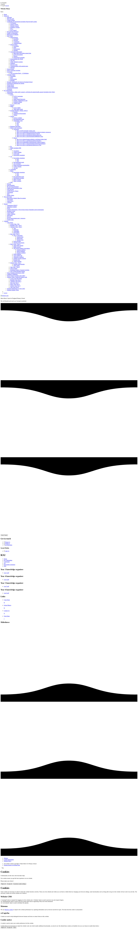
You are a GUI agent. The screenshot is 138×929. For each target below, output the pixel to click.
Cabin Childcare (11, 214)
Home (5, 14)
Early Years (10, 36)
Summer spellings (21, 252)
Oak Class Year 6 (14, 287)
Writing (15, 115)
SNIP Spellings (17, 254)
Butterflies (16, 229)
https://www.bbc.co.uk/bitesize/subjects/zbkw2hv (29, 135)
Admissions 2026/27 (12, 205)
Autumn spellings (21, 250)
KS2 (18, 125)
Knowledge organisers (19, 155)
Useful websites (17, 152)
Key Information (8, 90)
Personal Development (12, 31)
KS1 (18, 123)
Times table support (18, 245)
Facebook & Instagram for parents (15, 83)
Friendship (16, 46)
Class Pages (10, 222)
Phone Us (7, 542)
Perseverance (16, 49)
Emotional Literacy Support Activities (19, 270)
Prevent (9, 217)
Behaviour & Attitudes (12, 34)
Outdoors (12, 63)
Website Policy (7, 861)
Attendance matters (12, 206)
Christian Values (11, 74)
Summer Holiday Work (13, 290)
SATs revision (13, 268)
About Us (6, 16)
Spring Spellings (21, 251)
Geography (16, 129)
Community (16, 41)
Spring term (20, 238)
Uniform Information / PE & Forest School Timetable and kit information (25, 209)
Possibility (16, 39)
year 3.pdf (6, 573)
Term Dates (10, 199)
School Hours (10, 84)
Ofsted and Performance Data (14, 188)
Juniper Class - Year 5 (15, 262)
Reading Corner (11, 211)
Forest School (10, 69)
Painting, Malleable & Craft (20, 100)
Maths (11, 106)
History (15, 138)
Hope (14, 47)
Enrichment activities (18, 178)
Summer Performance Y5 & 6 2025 (16, 288)
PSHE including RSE (15, 148)
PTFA (8, 208)
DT (11, 149)
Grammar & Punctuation (19, 113)
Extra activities (17, 241)
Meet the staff (10, 18)
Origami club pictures (18, 242)
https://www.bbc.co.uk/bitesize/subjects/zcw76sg (29, 145)
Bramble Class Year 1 (15, 280)
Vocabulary (16, 151)
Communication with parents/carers (19, 66)
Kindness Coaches (15, 27)
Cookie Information (9, 859)
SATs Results (10, 189)
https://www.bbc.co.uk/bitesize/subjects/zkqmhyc (29, 140)
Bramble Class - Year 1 (16, 225)
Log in (7, 5)
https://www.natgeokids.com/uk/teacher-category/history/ (31, 142)
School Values (13, 44)
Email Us (7, 543)
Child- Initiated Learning (16, 62)
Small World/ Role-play (19, 99)
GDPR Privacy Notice (12, 191)
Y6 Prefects (13, 23)
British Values (10, 195)
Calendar (9, 202)
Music (11, 171)
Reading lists (16, 260)
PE (11, 146)
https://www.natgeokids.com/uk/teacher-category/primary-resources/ (34, 132)
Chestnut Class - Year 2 (16, 227)
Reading (15, 112)
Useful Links (16, 103)
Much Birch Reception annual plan (22, 53)
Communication (17, 43)
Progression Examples (19, 57)
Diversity (15, 40)
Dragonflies (16, 232)
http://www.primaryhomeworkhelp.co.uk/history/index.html (32, 139)
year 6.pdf (6, 593)
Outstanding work (18, 120)
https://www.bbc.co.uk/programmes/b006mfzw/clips (30, 136)
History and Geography (16, 128)
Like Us (7, 551)
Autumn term (20, 237)
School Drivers (14, 37)
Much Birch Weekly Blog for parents (16, 198)
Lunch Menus (10, 212)
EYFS (11, 95)
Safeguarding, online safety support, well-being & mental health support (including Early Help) (31, 92)
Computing (13, 169)
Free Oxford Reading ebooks (17, 271)
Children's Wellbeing (12, 274)
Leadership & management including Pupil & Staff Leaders (22, 21)
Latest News (10, 201)
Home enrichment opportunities (21, 165)
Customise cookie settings (19, 884)
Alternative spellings (18, 257)
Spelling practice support (19, 258)
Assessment (10, 192)
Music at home (17, 179)
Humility (15, 50)
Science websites (17, 117)
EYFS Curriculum (18, 96)
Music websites (17, 181)
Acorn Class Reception (16, 278)
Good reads (16, 153)
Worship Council (14, 26)
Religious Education (15, 126)
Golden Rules (10, 86)
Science (12, 116)
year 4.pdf (6, 579)
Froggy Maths (17, 107)
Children (6, 221)
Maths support (17, 247)
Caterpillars (16, 231)
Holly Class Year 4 (15, 284)
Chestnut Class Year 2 (15, 281)
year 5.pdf (6, 586)
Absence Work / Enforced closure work (17, 277)
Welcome (9, 17)
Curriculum (10, 93)
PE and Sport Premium (13, 186)
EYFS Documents (18, 54)
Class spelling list (17, 255)
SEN (8, 194)
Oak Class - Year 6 (15, 267)
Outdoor (15, 97)
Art (11, 156)
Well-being (10, 215)
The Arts (12, 60)
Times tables (16, 265)
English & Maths (17, 102)
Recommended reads (18, 119)
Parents (6, 204)
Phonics (15, 56)
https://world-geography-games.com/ (26, 130)
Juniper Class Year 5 (15, 285)
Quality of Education (12, 33)
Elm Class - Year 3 (15, 234)
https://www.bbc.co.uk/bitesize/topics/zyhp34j (28, 133)
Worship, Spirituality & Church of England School (20, 82)
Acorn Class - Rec (14, 224)
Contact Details (11, 20)
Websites (12, 67)
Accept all (9, 884)
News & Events (8, 196)
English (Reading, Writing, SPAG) (19, 110)
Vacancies (9, 89)
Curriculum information (16, 51)
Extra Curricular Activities (13, 70)
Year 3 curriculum (17, 235)
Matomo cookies (9, 909)
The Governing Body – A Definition (19, 73)
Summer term (20, 240)
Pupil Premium (11, 185)
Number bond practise (19, 264)
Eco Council (13, 30)
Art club (15, 168)
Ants (14, 228)
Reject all (3, 884)
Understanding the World (16, 59)
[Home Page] (4, 295)
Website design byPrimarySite (12, 865)
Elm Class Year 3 (14, 283)
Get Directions (8, 545)
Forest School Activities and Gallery (16, 275)
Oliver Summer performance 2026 (15, 273)
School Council (14, 24)
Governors (9, 72)
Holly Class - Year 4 (15, 244)
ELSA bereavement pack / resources (16, 218)
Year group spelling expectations (21, 248)
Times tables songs (18, 109)
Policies (9, 184)
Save (14, 927)
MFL (11, 182)
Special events (13, 64)
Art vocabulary (17, 163)
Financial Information (12, 87)
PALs (11, 29)
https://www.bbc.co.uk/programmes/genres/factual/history (31, 143)
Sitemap (6, 858)
